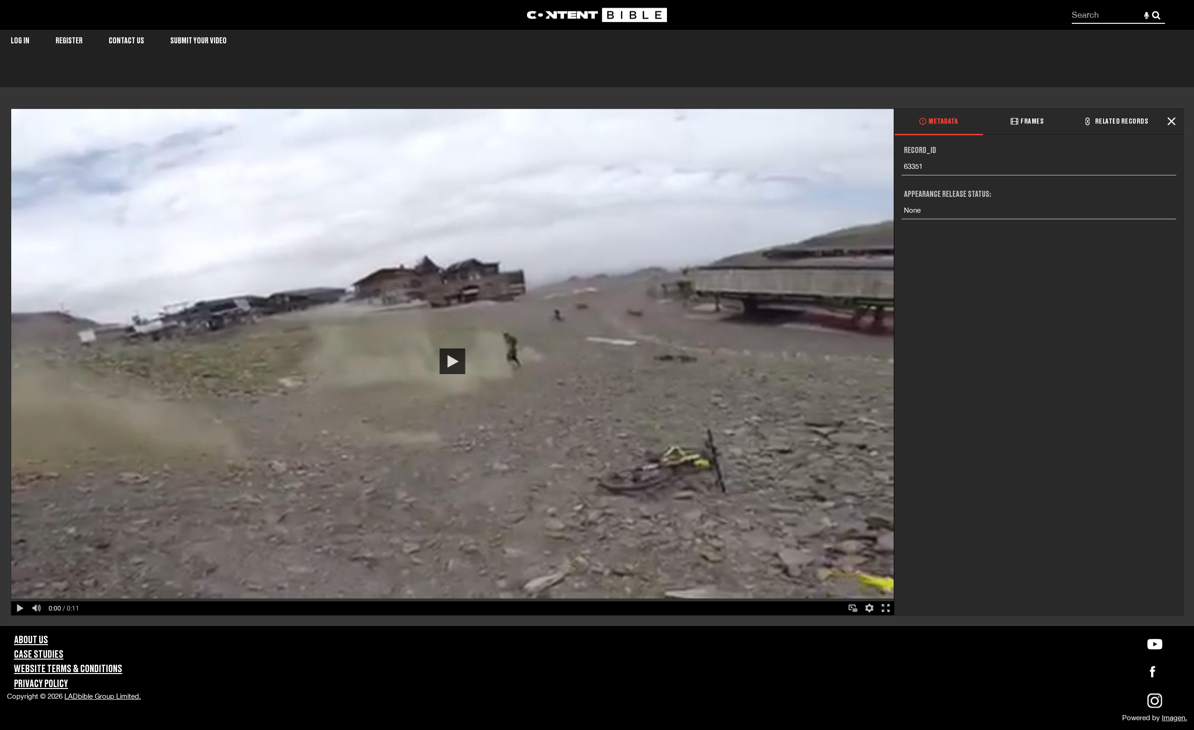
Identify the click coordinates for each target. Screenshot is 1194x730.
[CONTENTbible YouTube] (1154, 644)
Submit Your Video (198, 41)
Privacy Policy (41, 684)
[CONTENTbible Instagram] (1154, 707)
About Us (31, 640)
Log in (20, 41)
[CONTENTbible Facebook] (1152, 674)
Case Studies (38, 655)
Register (69, 41)
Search (1156, 15)
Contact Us (126, 41)
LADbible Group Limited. (102, 696)
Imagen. (1174, 718)
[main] (597, 346)
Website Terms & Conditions (68, 669)
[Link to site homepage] (597, 15)
